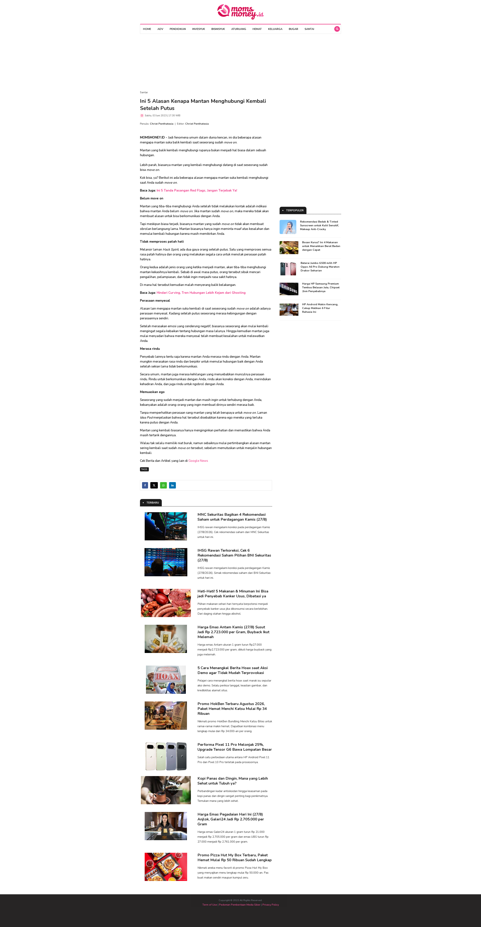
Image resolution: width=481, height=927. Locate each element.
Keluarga (275, 29)
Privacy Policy (270, 905)
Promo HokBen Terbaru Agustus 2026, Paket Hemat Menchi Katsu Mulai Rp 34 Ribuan (232, 708)
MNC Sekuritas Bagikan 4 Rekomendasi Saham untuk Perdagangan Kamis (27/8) (232, 517)
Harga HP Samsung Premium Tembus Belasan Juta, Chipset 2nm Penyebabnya (321, 287)
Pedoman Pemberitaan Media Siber (239, 905)
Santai (309, 29)
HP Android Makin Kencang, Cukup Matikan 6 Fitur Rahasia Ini (320, 308)
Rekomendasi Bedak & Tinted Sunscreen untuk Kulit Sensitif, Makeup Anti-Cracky (319, 225)
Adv (160, 29)
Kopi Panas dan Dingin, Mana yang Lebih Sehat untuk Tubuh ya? (232, 781)
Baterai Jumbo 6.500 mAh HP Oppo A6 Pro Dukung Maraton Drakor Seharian (320, 266)
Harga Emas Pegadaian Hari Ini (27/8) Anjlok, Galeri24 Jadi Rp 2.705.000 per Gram (230, 819)
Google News (198, 461)
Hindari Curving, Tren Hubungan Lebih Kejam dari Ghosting (201, 293)
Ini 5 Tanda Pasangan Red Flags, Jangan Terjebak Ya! (197, 190)
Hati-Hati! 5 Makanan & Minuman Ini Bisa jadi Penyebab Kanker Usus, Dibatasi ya (232, 594)
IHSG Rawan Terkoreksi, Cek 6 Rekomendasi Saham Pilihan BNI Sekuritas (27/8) (234, 555)
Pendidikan (178, 29)
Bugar (293, 29)
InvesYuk (198, 29)
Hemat (257, 29)
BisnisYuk (218, 29)
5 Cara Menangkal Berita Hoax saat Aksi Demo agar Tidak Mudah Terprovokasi (232, 670)
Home (147, 29)
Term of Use (209, 905)
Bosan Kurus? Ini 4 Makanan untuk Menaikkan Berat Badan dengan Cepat (321, 246)
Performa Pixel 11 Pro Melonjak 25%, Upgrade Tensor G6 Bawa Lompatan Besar (234, 747)
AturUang (238, 29)
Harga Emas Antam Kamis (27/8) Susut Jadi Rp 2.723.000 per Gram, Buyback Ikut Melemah (233, 632)
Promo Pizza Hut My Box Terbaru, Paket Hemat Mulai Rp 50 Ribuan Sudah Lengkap (234, 858)
